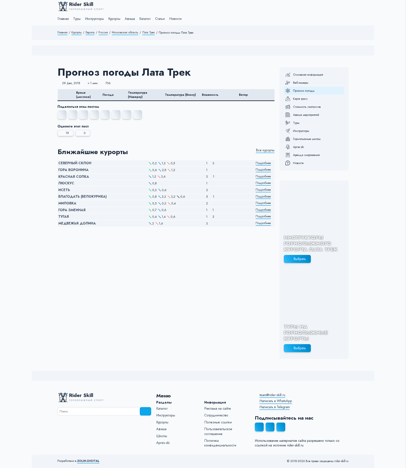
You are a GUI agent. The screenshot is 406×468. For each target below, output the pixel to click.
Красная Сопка (73, 177)
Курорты (76, 32)
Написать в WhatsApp (275, 401)
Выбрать (300, 258)
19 (67, 133)
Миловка (67, 203)
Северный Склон (74, 163)
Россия (103, 32)
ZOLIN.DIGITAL (88, 461)
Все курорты (265, 150)
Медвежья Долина (77, 223)
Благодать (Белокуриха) (82, 196)
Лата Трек (148, 32)
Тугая (63, 217)
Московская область (125, 32)
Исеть (64, 190)
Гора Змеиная (72, 210)
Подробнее (263, 163)
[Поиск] (145, 411)
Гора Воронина (73, 170)
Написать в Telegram (274, 407)
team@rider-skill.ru (272, 395)
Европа (90, 32)
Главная (62, 32)
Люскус (66, 183)
